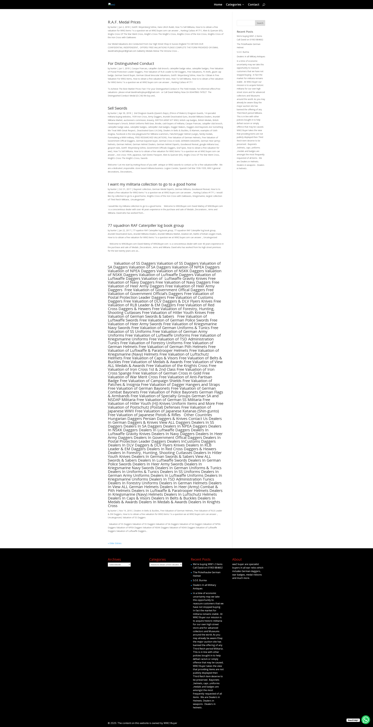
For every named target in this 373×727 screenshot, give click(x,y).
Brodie (158, 123)
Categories (233, 4)
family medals (205, 134)
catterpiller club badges (159, 127)
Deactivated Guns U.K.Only (149, 130)
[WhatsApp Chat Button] (365, 719)
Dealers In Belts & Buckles (175, 130)
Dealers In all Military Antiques (251, 56)
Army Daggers (155, 116)
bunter (114, 27)
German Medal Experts (163, 189)
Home (218, 4)
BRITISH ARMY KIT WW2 (167, 120)
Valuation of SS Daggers (134, 517)
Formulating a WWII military (121, 137)
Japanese (137, 154)
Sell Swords (117, 108)
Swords (144, 158)
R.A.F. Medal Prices (124, 22)
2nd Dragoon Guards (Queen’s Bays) (150, 113)
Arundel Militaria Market (169, 233)
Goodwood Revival (189, 144)
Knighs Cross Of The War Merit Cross (125, 34)
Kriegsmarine (198, 196)
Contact (253, 4)
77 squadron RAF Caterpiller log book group (146, 225)
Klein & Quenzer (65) (212, 30)
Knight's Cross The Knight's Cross (160, 34)
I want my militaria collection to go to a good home (152, 184)
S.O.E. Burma (243, 52)
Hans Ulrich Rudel (166, 27)
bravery (150, 120)
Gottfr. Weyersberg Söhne (144, 27)
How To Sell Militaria (185, 27)
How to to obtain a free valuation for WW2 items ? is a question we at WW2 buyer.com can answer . (155, 237)
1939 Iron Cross (139, 116)
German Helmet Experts (168, 144)
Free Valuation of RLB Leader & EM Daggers (165, 71)
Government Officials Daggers (161, 147)
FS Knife (207, 71)
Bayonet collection (142, 189)
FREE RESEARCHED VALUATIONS (151, 137)
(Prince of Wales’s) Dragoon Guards (186, 113)
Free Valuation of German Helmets (184, 137)
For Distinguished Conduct (131, 63)
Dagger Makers (178, 127)
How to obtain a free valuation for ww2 (151, 78)
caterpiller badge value (180, 68)
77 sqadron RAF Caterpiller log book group (153, 230)
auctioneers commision (135, 120)
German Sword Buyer (125, 75)
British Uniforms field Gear (141, 123)
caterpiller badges (200, 68)
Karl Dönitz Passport (152, 154)
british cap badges (188, 120)
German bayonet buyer (147, 140)
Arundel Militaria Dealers (200, 116)
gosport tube (114, 147)
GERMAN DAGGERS (190, 140)
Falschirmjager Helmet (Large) (184, 134)
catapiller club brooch (158, 68)
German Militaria (183, 189)
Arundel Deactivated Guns (175, 116)
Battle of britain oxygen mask (207, 233)
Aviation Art (186, 233)
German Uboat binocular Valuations (153, 75)
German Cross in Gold (169, 140)
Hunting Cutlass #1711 (191, 30)
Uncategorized (137, 199)
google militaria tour (209, 144)
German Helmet (124, 144)
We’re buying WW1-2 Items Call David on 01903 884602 (208, 566)
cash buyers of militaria (173, 123)
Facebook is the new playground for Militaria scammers (142, 134)
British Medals (204, 120)
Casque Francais (139, 68)
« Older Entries (115, 543)
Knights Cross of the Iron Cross (192, 34)
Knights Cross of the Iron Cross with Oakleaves (169, 196)
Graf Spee (181, 147)
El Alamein (194, 130)
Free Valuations (194, 71)
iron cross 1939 (124, 154)
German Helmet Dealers (144, 144)
